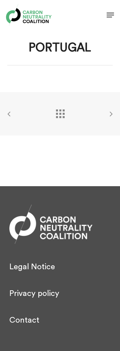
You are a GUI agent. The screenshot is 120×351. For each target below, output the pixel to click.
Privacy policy (34, 294)
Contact (24, 320)
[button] (110, 15)
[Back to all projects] (60, 112)
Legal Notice (32, 267)
